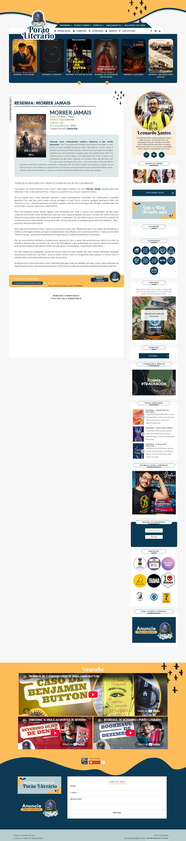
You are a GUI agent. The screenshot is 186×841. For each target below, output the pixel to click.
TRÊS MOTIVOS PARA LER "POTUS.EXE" (154, 315)
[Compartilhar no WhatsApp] (63, 283)
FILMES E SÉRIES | (83, 25)
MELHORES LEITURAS (135, 25)
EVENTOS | (99, 25)
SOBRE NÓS (81, 31)
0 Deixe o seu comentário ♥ (27, 279)
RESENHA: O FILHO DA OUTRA (79, 74)
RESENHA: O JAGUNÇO (133, 74)
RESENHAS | (66, 25)
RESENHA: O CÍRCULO (51, 74)
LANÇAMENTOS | (114, 25)
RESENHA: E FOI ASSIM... (24, 74)
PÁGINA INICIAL (64, 31)
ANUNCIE (112, 31)
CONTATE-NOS (128, 31)
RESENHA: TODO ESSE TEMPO (159, 428)
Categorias (97, 31)
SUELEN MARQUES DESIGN (157, 838)
